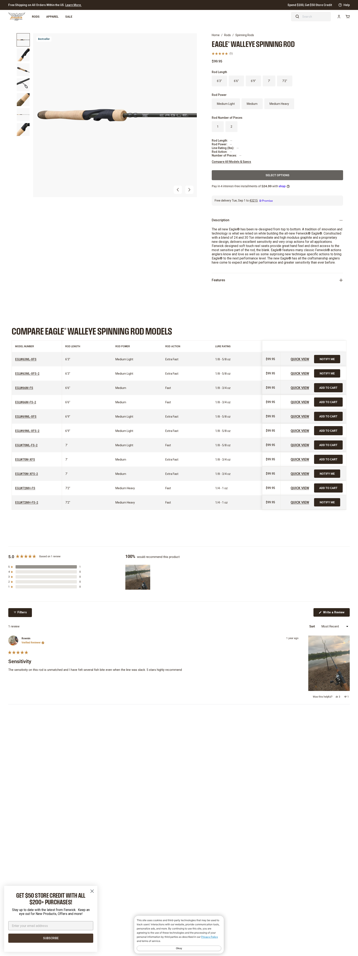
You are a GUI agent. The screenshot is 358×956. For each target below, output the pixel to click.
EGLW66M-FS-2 (25, 402)
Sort (312, 626)
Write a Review (336, 613)
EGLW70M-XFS (25, 459)
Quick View (300, 359)
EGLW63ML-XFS (25, 359)
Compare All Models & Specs (231, 161)
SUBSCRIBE (51, 938)
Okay (179, 948)
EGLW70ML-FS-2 (26, 445)
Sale (68, 16)
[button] (178, 190)
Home (216, 35)
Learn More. (73, 5)
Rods (36, 16)
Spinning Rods (244, 35)
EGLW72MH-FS (25, 488)
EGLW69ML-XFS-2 (27, 431)
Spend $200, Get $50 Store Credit (310, 5)
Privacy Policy (209, 936)
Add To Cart (328, 388)
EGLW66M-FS (24, 388)
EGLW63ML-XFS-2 (27, 373)
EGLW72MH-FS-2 (26, 502)
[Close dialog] (92, 891)
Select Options (277, 175)
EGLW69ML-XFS (25, 416)
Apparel (52, 16)
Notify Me (327, 359)
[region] (138, 577)
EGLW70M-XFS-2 (26, 474)
